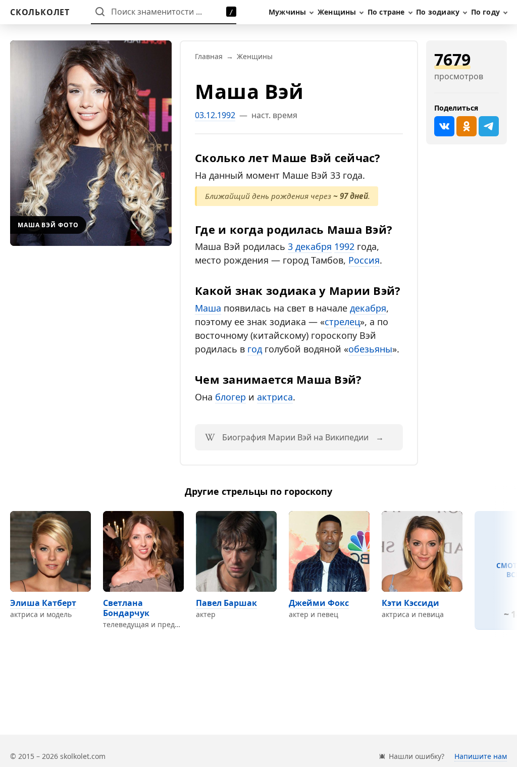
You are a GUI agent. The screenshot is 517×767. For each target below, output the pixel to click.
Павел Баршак (226, 602)
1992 (344, 246)
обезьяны (370, 349)
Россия (364, 260)
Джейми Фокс (319, 602)
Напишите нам (480, 756)
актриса (275, 397)
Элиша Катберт (43, 602)
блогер (230, 397)
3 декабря (310, 246)
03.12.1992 (215, 115)
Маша (208, 308)
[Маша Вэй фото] (91, 143)
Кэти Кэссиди (410, 602)
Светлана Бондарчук (126, 608)
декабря (368, 308)
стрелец (342, 322)
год (254, 349)
